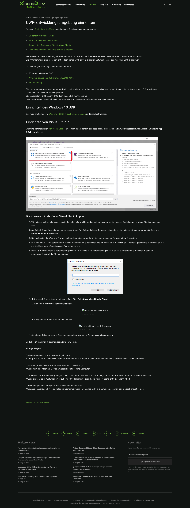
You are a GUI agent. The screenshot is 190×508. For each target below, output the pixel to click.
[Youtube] (170, 5)
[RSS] (94, 433)
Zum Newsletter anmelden (150, 462)
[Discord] (48, 433)
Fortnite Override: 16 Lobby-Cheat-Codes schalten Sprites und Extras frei (39, 449)
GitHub (69, 433)
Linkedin (85, 433)
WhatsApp (124, 433)
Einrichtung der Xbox (44, 29)
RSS (99, 433)
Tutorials (35, 17)
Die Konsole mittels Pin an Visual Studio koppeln (51, 49)
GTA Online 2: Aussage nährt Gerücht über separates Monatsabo (37, 477)
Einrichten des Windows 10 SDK (43, 40)
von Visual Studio (57, 129)
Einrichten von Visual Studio (41, 36)
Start (27, 17)
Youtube (141, 433)
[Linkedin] (78, 433)
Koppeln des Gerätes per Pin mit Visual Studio (50, 45)
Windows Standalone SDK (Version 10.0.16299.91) (51, 78)
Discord (55, 433)
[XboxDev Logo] (32, 4)
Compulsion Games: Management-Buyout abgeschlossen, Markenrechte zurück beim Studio (39, 458)
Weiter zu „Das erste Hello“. (38, 402)
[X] (164, 5)
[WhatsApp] (117, 433)
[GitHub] (64, 433)
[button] (96, 500)
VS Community (35, 82)
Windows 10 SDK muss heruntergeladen (67, 114)
